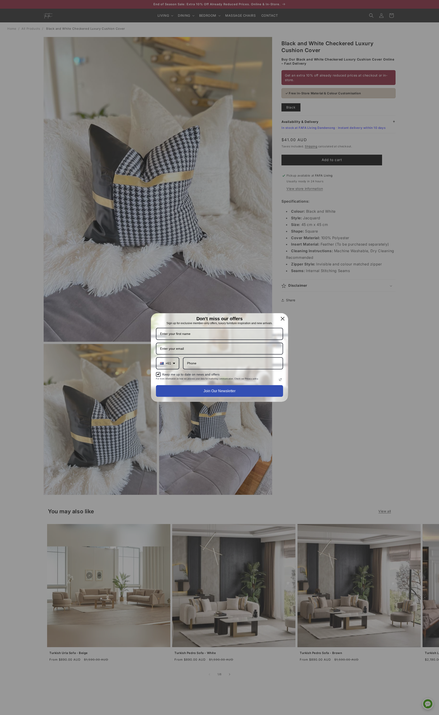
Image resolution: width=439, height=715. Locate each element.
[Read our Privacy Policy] (280, 379)
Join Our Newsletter (219, 391)
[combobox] (167, 363)
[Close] (282, 318)
